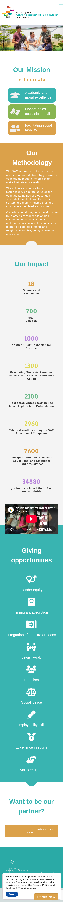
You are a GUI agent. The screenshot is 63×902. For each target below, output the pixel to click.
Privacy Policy (41, 885)
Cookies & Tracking (17, 888)
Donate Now (46, 897)
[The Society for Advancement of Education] (31, 5)
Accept (12, 894)
